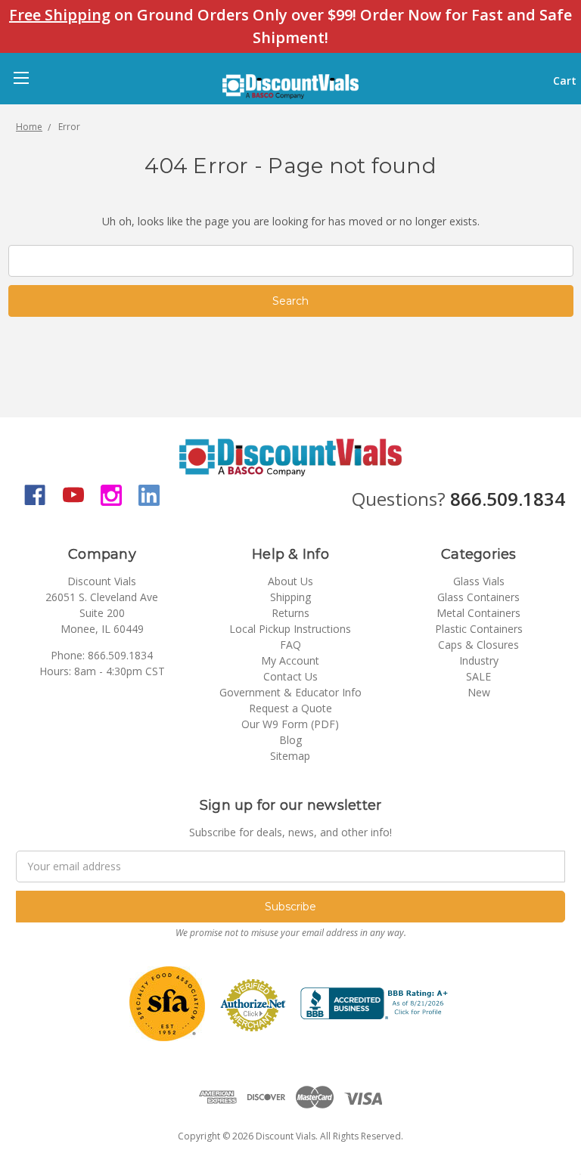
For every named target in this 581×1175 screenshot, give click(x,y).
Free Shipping (59, 15)
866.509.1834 (507, 498)
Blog (290, 740)
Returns (290, 613)
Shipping (290, 597)
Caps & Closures (478, 644)
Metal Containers (478, 613)
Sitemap (290, 756)
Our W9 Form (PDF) (290, 724)
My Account (290, 660)
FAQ (290, 644)
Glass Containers (478, 597)
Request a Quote (290, 708)
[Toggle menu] (21, 77)
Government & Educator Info (290, 692)
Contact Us (290, 676)
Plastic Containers (479, 629)
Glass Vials (479, 581)
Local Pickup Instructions (290, 629)
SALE (478, 676)
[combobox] (290, 261)
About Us (290, 581)
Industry (479, 660)
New (479, 692)
